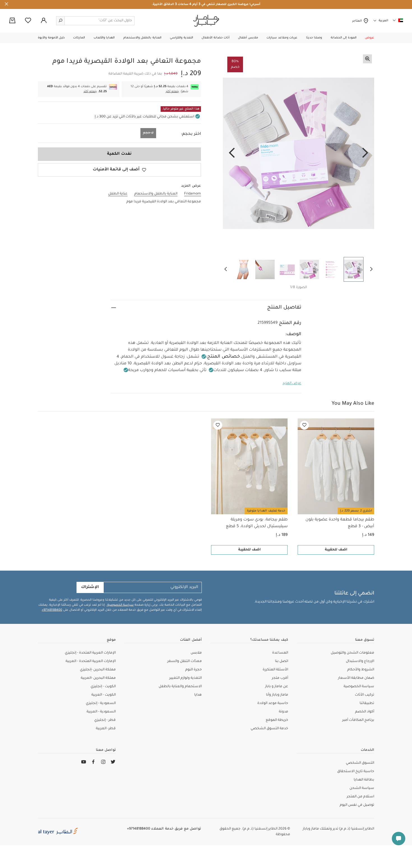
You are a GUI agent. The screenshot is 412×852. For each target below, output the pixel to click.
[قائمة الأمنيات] (304, 425)
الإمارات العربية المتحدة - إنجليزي (90, 653)
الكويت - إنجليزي (103, 687)
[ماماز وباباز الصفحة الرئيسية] (206, 21)
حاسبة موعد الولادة (272, 703)
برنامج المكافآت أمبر (358, 720)
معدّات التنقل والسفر (184, 661)
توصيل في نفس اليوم (357, 805)
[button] (369, 37)
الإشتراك (90, 587)
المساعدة (280, 653)
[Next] (232, 153)
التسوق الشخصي (360, 763)
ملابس (196, 653)
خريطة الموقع (277, 720)
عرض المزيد (292, 383)
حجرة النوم (193, 670)
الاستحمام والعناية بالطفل (180, 687)
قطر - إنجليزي (105, 720)
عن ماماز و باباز (276, 687)
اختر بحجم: (191, 134)
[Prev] (365, 153)
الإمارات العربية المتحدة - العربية (91, 661)
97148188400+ (52, 610)
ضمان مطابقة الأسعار (356, 678)
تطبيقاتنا (367, 703)
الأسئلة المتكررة (275, 670)
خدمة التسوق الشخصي (269, 729)
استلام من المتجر (360, 797)
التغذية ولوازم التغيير (185, 678)
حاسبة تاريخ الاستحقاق (355, 772)
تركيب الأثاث (364, 695)
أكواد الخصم (364, 712)
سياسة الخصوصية (120, 605)
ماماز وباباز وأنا (277, 695)
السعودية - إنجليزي (101, 703)
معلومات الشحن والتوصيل (352, 653)
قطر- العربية (106, 729)
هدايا (198, 695)
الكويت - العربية (103, 695)
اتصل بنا (281, 661)
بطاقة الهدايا (364, 780)
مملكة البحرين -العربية (98, 678)
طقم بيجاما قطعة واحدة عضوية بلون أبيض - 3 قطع (339, 523)
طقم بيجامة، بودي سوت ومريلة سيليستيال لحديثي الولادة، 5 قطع (257, 523)
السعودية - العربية (101, 712)
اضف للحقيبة (336, 550)
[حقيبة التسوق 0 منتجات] (12, 21)
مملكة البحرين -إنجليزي (98, 670)
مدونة (283, 712)
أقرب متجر (280, 678)
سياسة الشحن (361, 788)
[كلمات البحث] (60, 21)
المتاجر (357, 21)
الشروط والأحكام (360, 670)
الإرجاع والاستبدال (360, 661)
